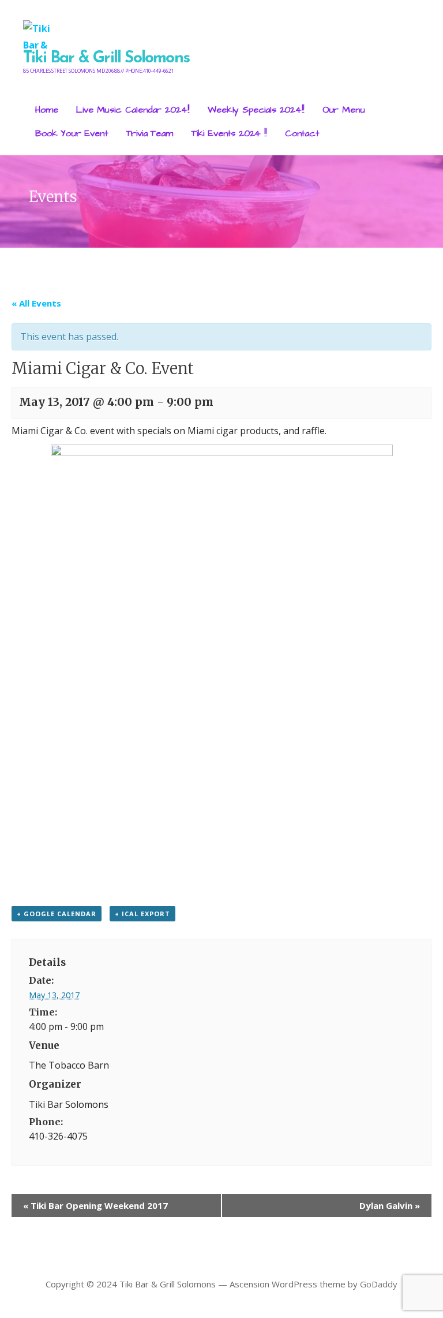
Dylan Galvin (389, 1205)
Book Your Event (71, 133)
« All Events (36, 303)
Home (46, 109)
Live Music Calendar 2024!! (132, 109)
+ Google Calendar (56, 913)
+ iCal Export (142, 913)
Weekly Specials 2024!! (255, 109)
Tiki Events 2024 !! (229, 133)
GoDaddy (378, 1284)
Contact (302, 133)
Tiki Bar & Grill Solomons (106, 58)
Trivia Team (149, 133)
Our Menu (343, 109)
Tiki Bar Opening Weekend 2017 (95, 1205)
